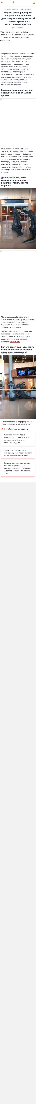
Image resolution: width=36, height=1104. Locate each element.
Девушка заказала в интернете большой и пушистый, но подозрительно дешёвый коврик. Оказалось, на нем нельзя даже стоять (18, 468)
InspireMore (15, 342)
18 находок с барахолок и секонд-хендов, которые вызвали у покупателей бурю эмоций (18, 452)
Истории (20, 28)
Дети (13, 28)
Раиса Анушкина (26, 9)
